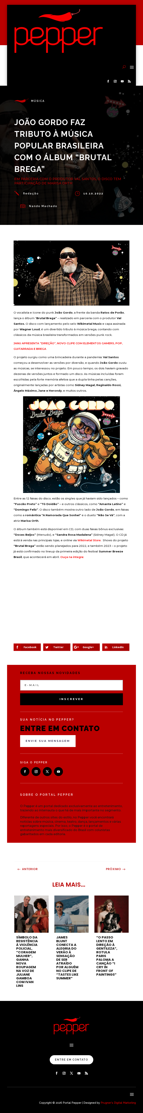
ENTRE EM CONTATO (71, 1059)
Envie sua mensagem (48, 741)
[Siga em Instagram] (115, 81)
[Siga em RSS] (129, 81)
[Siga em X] (47, 771)
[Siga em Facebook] (108, 81)
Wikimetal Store (89, 540)
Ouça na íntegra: (72, 557)
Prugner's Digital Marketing (118, 1102)
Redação (31, 193)
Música (38, 100)
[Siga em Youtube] (122, 81)
